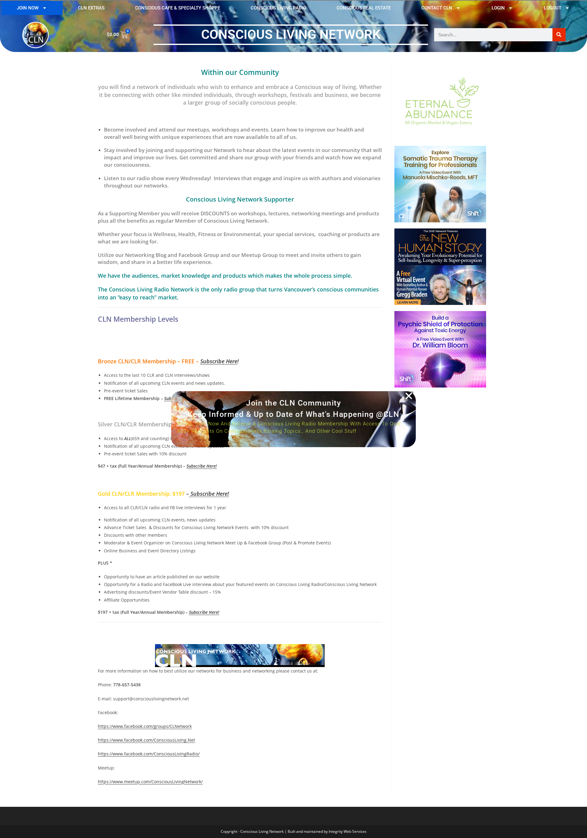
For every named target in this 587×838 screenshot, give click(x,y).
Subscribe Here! (201, 466)
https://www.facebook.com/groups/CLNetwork (145, 726)
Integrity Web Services (348, 831)
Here (230, 361)
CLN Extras (91, 8)
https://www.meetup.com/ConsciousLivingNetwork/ (150, 781)
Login (498, 8)
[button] (408, 396)
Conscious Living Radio (278, 8)
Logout (552, 8)
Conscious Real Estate (364, 8)
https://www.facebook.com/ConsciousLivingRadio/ (149, 754)
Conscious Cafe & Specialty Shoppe (177, 8)
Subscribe (212, 361)
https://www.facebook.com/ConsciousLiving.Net (146, 740)
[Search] (559, 34)
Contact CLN (436, 8)
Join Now (28, 8)
